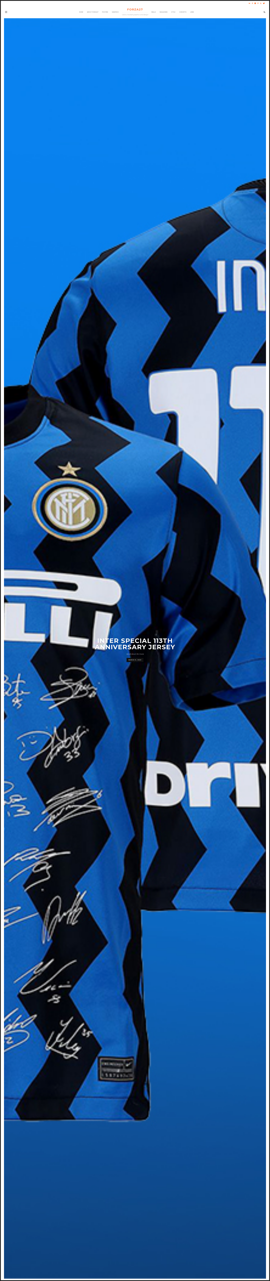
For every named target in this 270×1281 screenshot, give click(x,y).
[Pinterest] (258, 3)
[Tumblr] (261, 3)
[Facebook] (252, 3)
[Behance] (249, 3)
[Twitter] (263, 3)
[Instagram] (255, 3)
